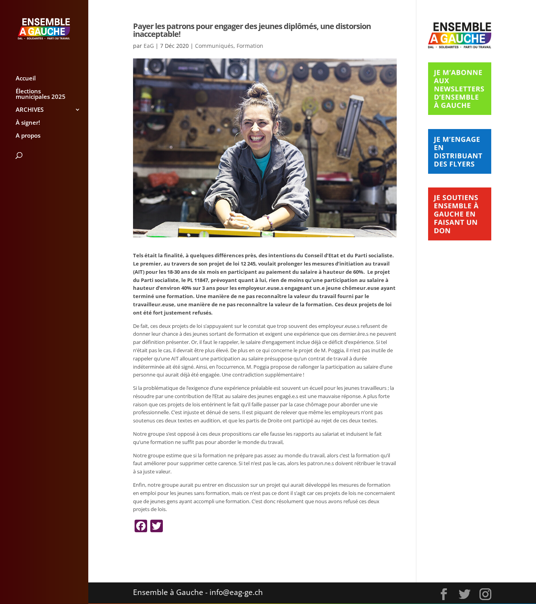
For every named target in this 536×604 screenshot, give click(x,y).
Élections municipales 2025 (41, 94)
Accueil (26, 78)
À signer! (28, 123)
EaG (149, 45)
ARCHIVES (30, 110)
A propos (28, 136)
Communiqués (214, 45)
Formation (250, 45)
